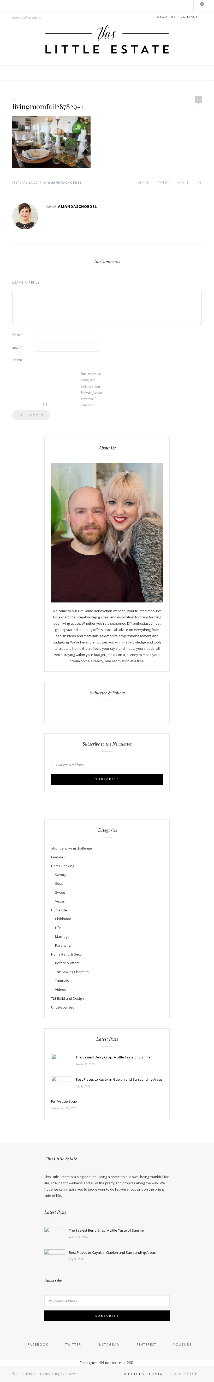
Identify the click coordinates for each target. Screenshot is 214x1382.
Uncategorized (62, 1007)
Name (17, 335)
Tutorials (62, 980)
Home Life (59, 910)
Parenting (62, 945)
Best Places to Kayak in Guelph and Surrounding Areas (119, 1079)
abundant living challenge (71, 848)
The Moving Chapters (72, 971)
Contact (189, 17)
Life (58, 927)
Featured (58, 857)
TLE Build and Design (67, 998)
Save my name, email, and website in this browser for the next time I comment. (91, 389)
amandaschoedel (65, 182)
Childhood (63, 918)
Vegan (60, 901)
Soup (59, 883)
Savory (60, 874)
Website (17, 360)
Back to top (185, 1374)
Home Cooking (62, 866)
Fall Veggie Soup (64, 1101)
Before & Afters (67, 963)
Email (17, 347)
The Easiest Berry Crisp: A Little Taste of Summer (114, 1057)
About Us (166, 17)
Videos (60, 989)
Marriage (62, 936)
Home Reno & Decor (67, 954)
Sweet (60, 892)
